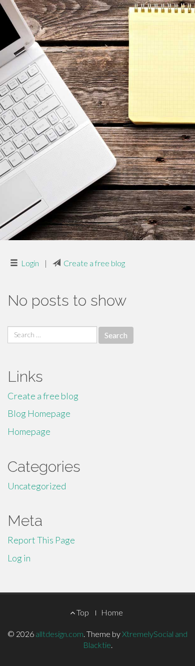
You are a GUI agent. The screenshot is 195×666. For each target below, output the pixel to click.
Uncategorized (37, 485)
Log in (19, 557)
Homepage (29, 431)
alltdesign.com (60, 633)
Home (112, 612)
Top (82, 612)
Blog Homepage (39, 413)
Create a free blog (94, 263)
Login (30, 263)
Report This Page (41, 539)
